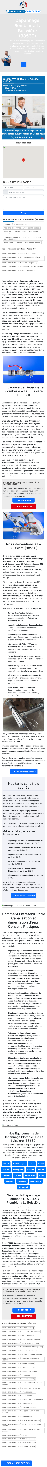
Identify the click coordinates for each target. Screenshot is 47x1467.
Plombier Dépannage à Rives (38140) (17, 1416)
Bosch (41, 1164)
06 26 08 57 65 (33, 11)
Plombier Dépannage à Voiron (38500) (18, 1328)
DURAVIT (22, 1181)
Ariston (41, 1169)
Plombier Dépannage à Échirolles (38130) (19, 263)
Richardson (30, 1175)
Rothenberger (19, 1164)
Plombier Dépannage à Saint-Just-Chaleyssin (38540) (21, 1425)
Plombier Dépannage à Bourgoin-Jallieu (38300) (22, 266)
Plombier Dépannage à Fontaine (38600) (19, 270)
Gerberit (6, 1175)
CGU (14, 1457)
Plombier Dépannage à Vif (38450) (16, 1375)
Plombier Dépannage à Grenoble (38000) (19, 253)
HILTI (32, 1164)
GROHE (6, 1169)
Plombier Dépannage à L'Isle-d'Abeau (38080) (21, 1339)
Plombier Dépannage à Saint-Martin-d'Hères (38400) (21, 258)
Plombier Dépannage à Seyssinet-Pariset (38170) (22, 1347)
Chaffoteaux (35, 1181)
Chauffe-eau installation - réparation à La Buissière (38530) (22, 238)
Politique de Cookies (24, 1457)
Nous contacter (24, 506)
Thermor (10, 1181)
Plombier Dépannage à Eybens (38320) (18, 1364)
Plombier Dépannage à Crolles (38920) (18, 1379)
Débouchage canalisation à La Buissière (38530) (21, 232)
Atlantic (30, 1169)
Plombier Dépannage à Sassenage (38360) (19, 1350)
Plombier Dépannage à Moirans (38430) (18, 1439)
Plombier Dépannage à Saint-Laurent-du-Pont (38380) (22, 1430)
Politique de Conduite (22, 1459)
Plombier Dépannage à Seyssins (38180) (18, 1392)
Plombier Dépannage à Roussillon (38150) (19, 1371)
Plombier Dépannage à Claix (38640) (17, 1396)
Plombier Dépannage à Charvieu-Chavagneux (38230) (21, 1359)
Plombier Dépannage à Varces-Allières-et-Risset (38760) (23, 1383)
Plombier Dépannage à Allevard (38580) (19, 1407)
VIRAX (6, 1164)
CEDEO (18, 1175)
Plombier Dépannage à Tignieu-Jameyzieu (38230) (22, 1399)
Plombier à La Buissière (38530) (17, 224)
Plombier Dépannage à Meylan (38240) (18, 1335)
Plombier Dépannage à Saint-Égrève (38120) (20, 1343)
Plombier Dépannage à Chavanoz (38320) (19, 1443)
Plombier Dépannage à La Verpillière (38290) (21, 1420)
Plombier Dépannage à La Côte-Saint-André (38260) (20, 1412)
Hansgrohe (18, 1169)
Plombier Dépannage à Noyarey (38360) (18, 1435)
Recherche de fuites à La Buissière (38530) (22, 228)
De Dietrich (23, 1187)
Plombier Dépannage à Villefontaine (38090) (21, 1332)
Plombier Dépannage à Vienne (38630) (18, 1403)
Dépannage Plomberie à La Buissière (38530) (22, 243)
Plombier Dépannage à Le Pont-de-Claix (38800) (22, 1354)
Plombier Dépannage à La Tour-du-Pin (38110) (21, 1388)
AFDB (41, 1175)
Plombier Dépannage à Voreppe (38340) (18, 1367)
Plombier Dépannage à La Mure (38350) (18, 1446)
